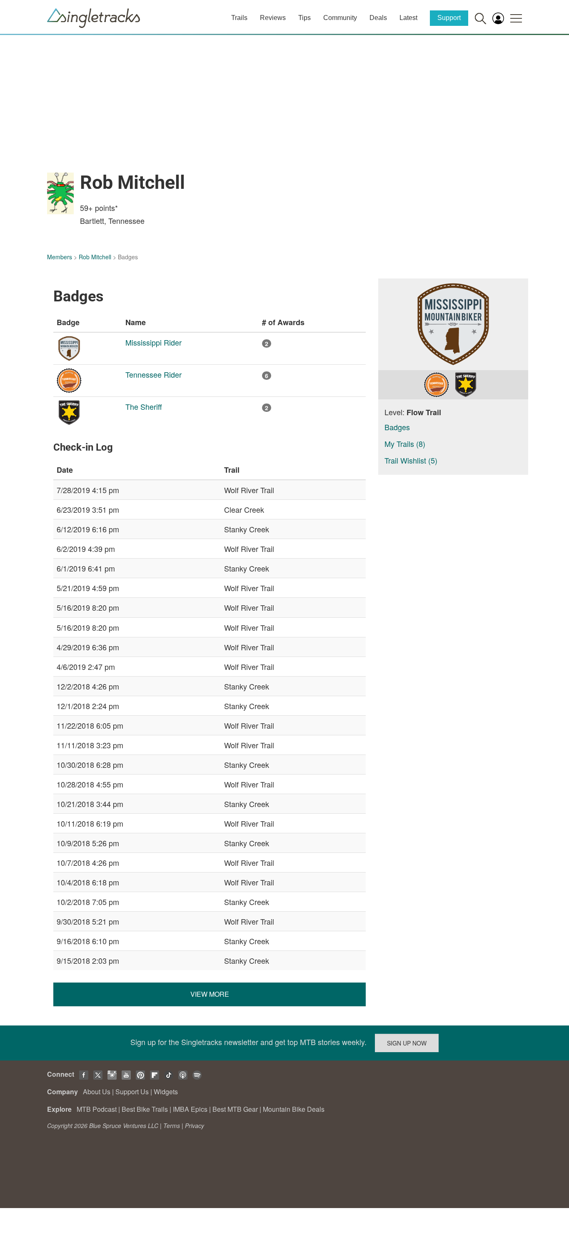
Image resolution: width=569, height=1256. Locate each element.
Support (449, 17)
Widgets (166, 1091)
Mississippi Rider (153, 342)
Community (340, 17)
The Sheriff (143, 406)
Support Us (132, 1091)
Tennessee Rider (153, 374)
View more (209, 994)
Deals (378, 17)
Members (59, 257)
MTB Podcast (97, 1109)
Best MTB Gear (235, 1109)
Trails (239, 17)
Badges (397, 426)
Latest (408, 17)
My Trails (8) (404, 443)
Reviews (273, 17)
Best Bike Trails (145, 1109)
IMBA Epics (190, 1109)
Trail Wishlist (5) (410, 460)
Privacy (194, 1125)
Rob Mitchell (95, 257)
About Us (96, 1091)
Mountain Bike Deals (293, 1109)
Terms (171, 1125)
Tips (304, 17)
